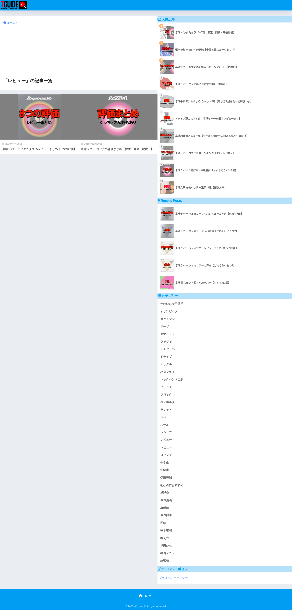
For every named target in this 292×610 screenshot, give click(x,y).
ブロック (166, 394)
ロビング (166, 455)
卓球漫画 (166, 500)
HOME (148, 596)
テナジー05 (167, 349)
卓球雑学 (166, 515)
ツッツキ (166, 341)
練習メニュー (169, 553)
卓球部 (164, 507)
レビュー (166, 439)
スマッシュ (167, 334)
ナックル (166, 364)
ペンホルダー (169, 402)
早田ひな (166, 545)
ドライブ (166, 356)
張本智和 (166, 530)
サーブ (164, 326)
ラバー (164, 417)
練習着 (164, 560)
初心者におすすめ (171, 485)
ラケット (166, 409)
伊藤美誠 (166, 477)
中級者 (164, 470)
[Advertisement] (78, 51)
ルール (164, 424)
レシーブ (166, 432)
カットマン (167, 319)
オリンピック (169, 311)
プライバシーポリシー (173, 577)
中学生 (164, 462)
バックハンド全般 (171, 379)
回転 (163, 522)
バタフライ (167, 371)
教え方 (164, 538)
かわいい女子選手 (171, 304)
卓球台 (164, 492)
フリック (166, 387)
